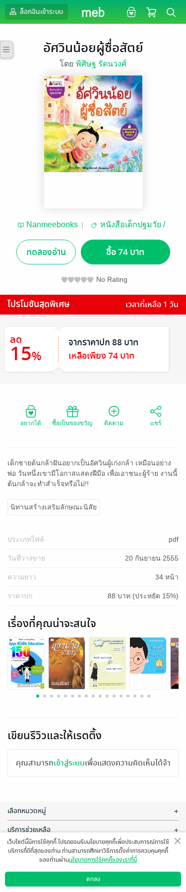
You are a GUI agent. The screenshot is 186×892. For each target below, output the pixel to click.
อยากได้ (30, 423)
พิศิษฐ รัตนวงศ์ (101, 64)
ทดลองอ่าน (46, 252)
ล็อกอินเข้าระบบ (40, 11)
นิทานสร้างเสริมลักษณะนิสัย (53, 507)
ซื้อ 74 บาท (125, 252)
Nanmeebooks (52, 224)
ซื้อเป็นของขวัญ (72, 423)
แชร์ (155, 423)
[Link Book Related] (26, 662)
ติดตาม (114, 423)
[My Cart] (151, 11)
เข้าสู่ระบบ (69, 763)
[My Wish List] (130, 11)
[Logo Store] (93, 12)
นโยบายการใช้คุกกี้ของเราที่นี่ (103, 859)
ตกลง (93, 879)
